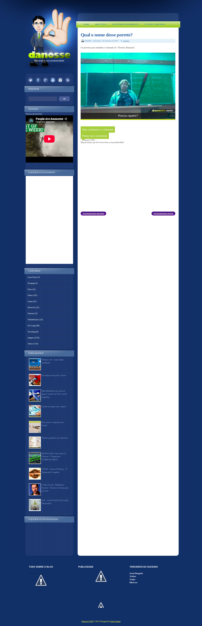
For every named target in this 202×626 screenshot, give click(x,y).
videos (30, 344)
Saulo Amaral (115, 621)
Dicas (30, 289)
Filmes (30, 295)
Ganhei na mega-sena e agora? (54, 406)
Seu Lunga (32, 325)
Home (86, 24)
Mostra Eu (32, 307)
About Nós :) (101, 24)
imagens (126, 41)
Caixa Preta (32, 277)
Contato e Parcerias (155, 24)
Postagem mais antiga (163, 213)
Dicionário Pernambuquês (126, 24)
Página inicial (129, 213)
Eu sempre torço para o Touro (54, 375)
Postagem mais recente (93, 213)
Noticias (31, 313)
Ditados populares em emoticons (55, 438)
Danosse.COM (87, 621)
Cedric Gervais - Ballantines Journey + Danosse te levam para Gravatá (55, 488)
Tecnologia (32, 332)
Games (30, 301)
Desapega (31, 283)
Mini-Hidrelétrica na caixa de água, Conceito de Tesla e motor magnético (54, 394)
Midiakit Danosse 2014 (37, 573)
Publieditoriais (33, 320)
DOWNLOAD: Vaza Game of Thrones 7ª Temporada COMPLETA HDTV (54, 456)
